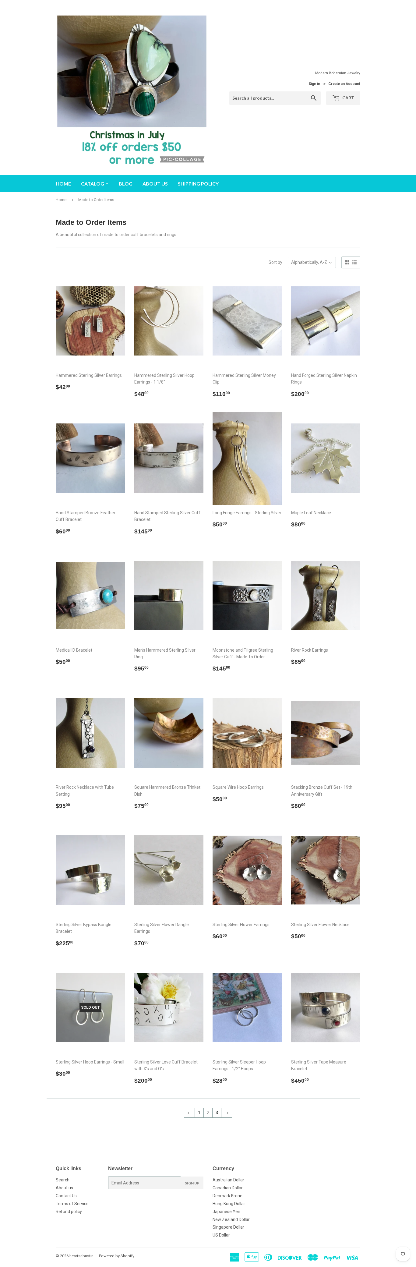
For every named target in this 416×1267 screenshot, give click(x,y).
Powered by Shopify (116, 1256)
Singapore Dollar (228, 1227)
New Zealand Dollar (231, 1219)
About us (155, 183)
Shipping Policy (198, 183)
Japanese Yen (226, 1211)
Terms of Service (72, 1203)
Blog (125, 183)
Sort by (275, 262)
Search (62, 1179)
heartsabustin (81, 1256)
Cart (347, 97)
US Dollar (221, 1235)
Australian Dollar (228, 1179)
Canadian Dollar (228, 1187)
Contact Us (66, 1195)
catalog (93, 183)
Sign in (314, 84)
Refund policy (69, 1211)
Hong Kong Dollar (229, 1203)
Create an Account (344, 84)
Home (63, 183)
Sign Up (192, 1183)
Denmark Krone (227, 1195)
